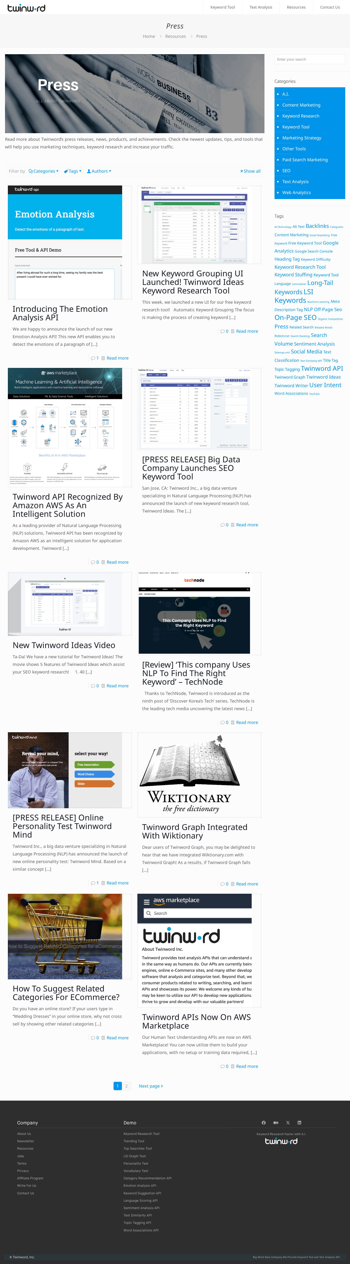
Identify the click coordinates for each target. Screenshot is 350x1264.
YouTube (314, 393)
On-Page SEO (296, 317)
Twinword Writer (291, 385)
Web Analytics (296, 192)
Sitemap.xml (282, 352)
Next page (149, 1086)
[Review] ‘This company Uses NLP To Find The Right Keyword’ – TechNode (196, 673)
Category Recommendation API (148, 1178)
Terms (21, 1163)
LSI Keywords (294, 296)
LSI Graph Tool (135, 1156)
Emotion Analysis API (140, 1185)
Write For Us (26, 1185)
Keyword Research (300, 116)
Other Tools (294, 148)
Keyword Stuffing (293, 274)
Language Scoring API (141, 1200)
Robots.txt (282, 336)
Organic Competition (330, 319)
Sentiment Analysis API (142, 1208)
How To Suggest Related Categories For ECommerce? (66, 992)
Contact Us (25, 1193)
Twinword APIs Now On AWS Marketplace (196, 1021)
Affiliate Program (30, 1178)
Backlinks (317, 225)
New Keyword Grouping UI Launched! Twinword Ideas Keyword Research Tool (193, 282)
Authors (100, 171)
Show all (252, 171)
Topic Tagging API (137, 1223)
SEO (286, 170)
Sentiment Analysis (314, 344)
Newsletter (25, 1141)
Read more (118, 358)
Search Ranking (300, 336)
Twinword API (322, 368)
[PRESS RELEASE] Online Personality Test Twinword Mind (62, 826)
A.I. (285, 94)
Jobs (20, 1156)
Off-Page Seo (328, 309)
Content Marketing (301, 105)
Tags (73, 171)
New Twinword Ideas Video (64, 644)
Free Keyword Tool (305, 243)
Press (281, 326)
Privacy (23, 1171)
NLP (308, 309)
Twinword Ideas (323, 377)
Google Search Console (314, 251)
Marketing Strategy (301, 138)
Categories (44, 171)
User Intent (325, 385)
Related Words (323, 327)
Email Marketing (320, 235)
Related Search (302, 327)
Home (149, 36)
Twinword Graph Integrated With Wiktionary (195, 831)
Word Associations (291, 393)
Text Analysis (295, 181)
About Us (24, 1134)
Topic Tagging (287, 369)
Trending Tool (134, 1141)
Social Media (306, 351)
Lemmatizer (299, 284)
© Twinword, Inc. (22, 1257)
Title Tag (330, 360)
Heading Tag (287, 259)
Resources (175, 36)
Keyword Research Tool (300, 267)
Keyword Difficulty (315, 259)
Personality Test (136, 1163)
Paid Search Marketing (305, 159)
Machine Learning (318, 301)
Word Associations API (141, 1230)
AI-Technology (283, 227)
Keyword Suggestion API (142, 1193)
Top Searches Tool (138, 1148)
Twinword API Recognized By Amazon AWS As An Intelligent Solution (68, 505)
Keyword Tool (296, 127)
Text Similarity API (311, 360)
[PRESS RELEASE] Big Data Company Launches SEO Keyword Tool (191, 468)
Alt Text (299, 226)
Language (283, 283)
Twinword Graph (290, 377)
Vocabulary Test (136, 1171)
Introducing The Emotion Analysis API (60, 313)
